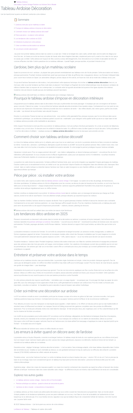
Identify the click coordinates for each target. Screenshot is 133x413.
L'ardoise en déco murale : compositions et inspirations (35, 387)
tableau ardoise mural (57, 193)
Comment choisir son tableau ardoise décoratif (31, 32)
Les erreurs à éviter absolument (26, 49)
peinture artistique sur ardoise (40, 222)
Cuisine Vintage (27, 4)
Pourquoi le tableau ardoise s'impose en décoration (33, 28)
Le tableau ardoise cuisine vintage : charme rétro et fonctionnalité (39, 380)
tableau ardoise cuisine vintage (58, 181)
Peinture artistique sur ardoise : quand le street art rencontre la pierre (40, 383)
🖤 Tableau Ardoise (21, 2)
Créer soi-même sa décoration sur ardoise (30, 45)
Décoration (18, 4)
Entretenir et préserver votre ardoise (28, 42)
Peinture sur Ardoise (40, 4)
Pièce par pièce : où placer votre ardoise (29, 35)
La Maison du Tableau (21, 409)
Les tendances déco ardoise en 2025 (28, 39)
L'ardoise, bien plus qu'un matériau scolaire (30, 25)
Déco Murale (51, 4)
